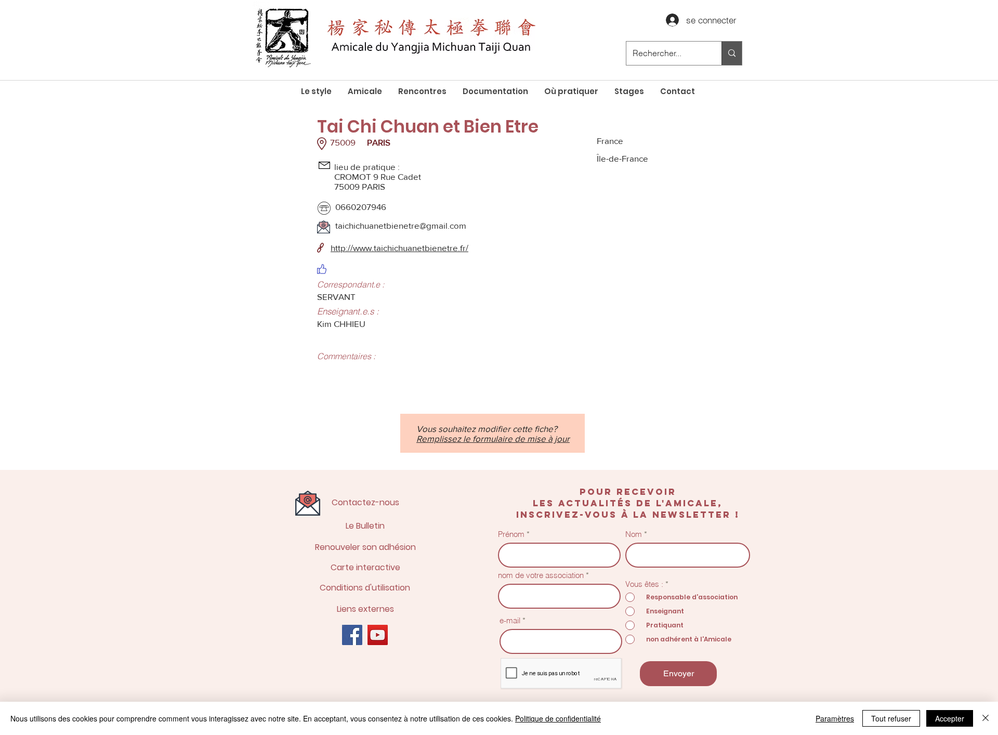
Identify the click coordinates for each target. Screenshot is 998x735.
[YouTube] (377, 635)
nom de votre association (541, 575)
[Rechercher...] (731, 53)
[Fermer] (985, 718)
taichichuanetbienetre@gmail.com (400, 225)
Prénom (511, 534)
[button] (364, 91)
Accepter (949, 718)
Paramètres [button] (835, 718)
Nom (633, 534)
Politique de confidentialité (558, 718)
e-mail (510, 620)
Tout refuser (891, 718)
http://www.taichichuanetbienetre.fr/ (399, 248)
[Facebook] (352, 635)
